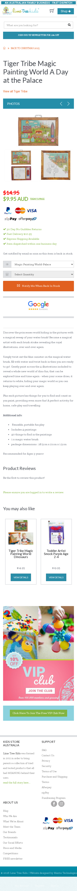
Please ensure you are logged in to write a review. (33, 492)
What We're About (13, 821)
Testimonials (10, 837)
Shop (67, 11)
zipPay (45, 792)
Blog (5, 810)
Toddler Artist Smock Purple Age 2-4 (56, 554)
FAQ (44, 750)
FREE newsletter (13, 858)
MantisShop (53, 877)
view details (21, 577)
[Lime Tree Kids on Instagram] (61, 804)
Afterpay (47, 787)
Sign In (55, 885)
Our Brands (9, 832)
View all (15, 91)
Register (40, 885)
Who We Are (10, 816)
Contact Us (48, 755)
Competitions (10, 853)
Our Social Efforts (13, 842)
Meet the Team (11, 826)
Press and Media (12, 848)
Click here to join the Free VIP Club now (38, 713)
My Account (22, 885)
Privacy (46, 760)
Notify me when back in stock (41, 286)
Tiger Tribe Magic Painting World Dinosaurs (20, 554)
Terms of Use (49, 771)
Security (46, 766)
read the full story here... (16, 782)
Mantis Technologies (65, 872)
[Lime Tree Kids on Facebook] (54, 804)
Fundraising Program (54, 797)
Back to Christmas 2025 (25, 48)
